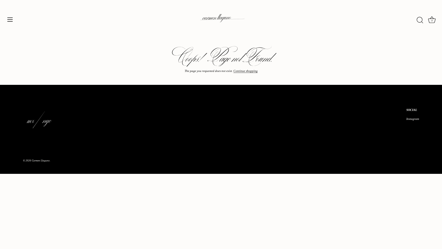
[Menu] (10, 20)
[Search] (420, 20)
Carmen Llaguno (41, 160)
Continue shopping (245, 71)
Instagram (412, 119)
